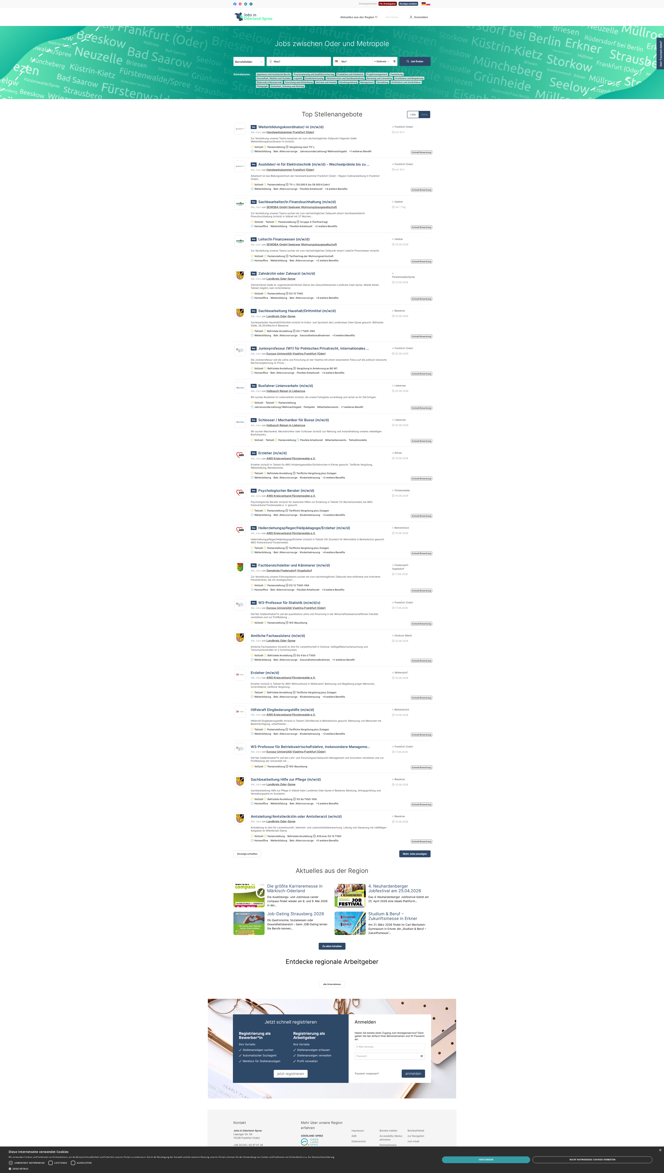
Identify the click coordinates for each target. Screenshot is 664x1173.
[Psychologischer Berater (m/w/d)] (240, 492)
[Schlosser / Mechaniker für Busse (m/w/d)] (240, 422)
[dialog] (332, 1160)
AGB (354, 1135)
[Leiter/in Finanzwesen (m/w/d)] (240, 241)
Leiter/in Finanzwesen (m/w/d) (284, 239)
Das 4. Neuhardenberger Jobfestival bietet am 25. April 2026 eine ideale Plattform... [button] (398, 899)
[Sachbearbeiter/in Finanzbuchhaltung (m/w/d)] (240, 203)
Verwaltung (382, 82)
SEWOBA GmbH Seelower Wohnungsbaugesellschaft (301, 207)
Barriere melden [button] (388, 1130)
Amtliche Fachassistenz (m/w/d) (278, 636)
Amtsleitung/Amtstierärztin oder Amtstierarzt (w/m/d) (296, 816)
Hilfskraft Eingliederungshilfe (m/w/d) (282, 710)
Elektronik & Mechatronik (269, 82)
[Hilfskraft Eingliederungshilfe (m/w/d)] (240, 711)
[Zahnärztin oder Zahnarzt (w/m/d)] (240, 275)
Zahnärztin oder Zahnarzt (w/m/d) (286, 273)
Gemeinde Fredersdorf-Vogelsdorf (289, 570)
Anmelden (421, 17)
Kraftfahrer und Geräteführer (406, 82)
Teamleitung (396, 74)
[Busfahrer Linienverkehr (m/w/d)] (240, 387)
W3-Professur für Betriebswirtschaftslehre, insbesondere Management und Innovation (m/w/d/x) (332, 747)
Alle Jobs (256, 132)
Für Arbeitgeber (388, 3)
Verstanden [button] (486, 1159)
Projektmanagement (377, 74)
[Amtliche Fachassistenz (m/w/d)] (240, 637)
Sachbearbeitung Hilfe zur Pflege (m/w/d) (286, 779)
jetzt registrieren (290, 1074)
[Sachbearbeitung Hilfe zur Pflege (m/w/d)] (240, 781)
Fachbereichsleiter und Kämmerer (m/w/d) (294, 565)
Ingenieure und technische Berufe (273, 74)
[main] (332, 568)
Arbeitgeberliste (368, 3)
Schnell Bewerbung (421, 152)
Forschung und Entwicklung (299, 82)
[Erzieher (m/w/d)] (240, 455)
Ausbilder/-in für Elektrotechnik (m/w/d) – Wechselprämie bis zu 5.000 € (319, 164)
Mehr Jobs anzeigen (415, 853)
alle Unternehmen (332, 984)
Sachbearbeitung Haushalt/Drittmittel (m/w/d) (297, 311)
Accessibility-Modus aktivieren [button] (391, 1137)
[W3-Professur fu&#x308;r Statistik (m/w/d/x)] (240, 604)
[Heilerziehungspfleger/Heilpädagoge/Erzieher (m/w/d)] (240, 530)
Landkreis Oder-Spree (280, 278)
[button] (394, 61)
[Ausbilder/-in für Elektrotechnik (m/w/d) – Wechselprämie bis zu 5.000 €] (240, 166)
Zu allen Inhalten (332, 946)
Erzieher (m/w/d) (272, 453)
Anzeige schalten (408, 3)
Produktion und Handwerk (350, 74)
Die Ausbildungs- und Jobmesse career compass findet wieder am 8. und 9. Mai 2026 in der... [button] (297, 901)
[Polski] (428, 3)
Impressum (358, 1130)
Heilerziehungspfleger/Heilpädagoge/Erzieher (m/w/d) (304, 528)
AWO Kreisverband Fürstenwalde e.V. (291, 458)
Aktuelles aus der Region (357, 17)
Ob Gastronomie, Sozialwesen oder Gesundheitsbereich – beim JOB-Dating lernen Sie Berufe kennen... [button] (297, 924)
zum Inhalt (413, 1141)
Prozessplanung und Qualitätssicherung (314, 74)
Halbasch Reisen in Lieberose (285, 391)
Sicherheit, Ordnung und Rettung (287, 86)
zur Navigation (416, 1135)
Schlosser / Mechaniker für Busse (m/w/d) (293, 420)
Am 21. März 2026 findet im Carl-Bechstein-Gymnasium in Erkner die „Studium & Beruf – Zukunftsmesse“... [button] (397, 929)
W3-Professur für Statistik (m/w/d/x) (289, 603)
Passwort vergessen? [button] (367, 1073)
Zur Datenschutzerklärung (321, 1157)
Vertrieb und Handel (326, 82)
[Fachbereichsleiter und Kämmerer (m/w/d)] (240, 567)
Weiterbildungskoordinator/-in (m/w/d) (291, 127)
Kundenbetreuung (314, 78)
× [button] (660, 1150)
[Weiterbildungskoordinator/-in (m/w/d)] (240, 129)
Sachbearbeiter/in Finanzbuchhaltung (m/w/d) (297, 202)
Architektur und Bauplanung (409, 78)
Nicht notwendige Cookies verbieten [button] (593, 1159)
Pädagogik (262, 86)
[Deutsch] (424, 3)
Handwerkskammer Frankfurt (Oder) (290, 132)
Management (367, 82)
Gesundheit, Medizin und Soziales (274, 78)
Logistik (298, 78)
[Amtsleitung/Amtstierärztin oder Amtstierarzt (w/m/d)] (240, 818)
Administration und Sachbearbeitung (345, 78)
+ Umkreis (380, 61)
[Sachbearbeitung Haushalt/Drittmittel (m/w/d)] (240, 312)
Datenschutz (359, 1141)
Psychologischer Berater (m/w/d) (286, 491)
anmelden (413, 1073)
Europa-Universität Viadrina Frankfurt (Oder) (296, 353)
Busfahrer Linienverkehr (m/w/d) (285, 386)
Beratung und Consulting (379, 78)
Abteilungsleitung (348, 82)
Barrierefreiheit (416, 1130)
